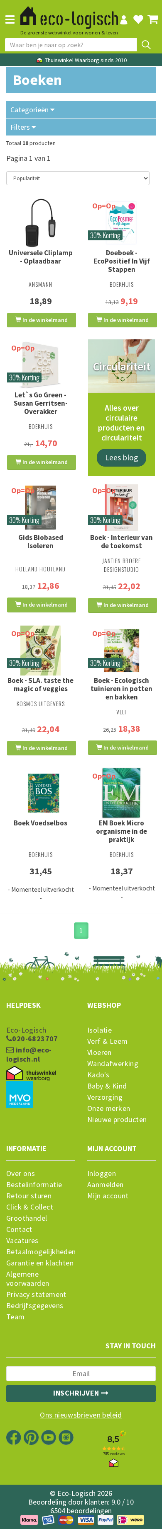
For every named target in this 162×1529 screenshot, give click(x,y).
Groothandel (26, 1218)
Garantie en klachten (40, 1263)
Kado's (98, 1074)
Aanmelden (105, 1184)
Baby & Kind (107, 1086)
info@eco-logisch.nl (29, 1054)
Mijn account (108, 1195)
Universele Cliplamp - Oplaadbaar (41, 257)
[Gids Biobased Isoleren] (40, 507)
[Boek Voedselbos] (40, 793)
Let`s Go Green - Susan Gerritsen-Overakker (41, 403)
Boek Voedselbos (40, 822)
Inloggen (101, 1173)
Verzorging (105, 1097)
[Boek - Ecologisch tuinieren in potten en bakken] (121, 650)
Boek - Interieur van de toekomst (121, 541)
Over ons (20, 1173)
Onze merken (108, 1108)
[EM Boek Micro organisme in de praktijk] (121, 793)
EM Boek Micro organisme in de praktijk (121, 831)
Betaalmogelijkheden (40, 1251)
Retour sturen (29, 1195)
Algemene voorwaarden (27, 1279)
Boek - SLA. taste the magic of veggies (40, 684)
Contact (19, 1229)
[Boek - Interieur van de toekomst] (121, 507)
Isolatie (99, 1030)
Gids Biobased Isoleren (40, 541)
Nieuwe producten (117, 1119)
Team (15, 1316)
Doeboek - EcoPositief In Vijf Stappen (121, 261)
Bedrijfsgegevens (34, 1305)
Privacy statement (36, 1294)
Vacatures (22, 1240)
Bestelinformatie (34, 1184)
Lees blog (121, 457)
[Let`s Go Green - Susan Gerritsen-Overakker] (40, 365)
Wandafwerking (112, 1063)
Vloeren (99, 1052)
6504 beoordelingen (81, 1510)
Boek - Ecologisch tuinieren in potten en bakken (121, 689)
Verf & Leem (107, 1041)
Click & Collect (29, 1207)
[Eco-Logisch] (69, 14)
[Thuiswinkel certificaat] (31, 1073)
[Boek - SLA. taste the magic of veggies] (40, 650)
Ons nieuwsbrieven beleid (81, 1415)
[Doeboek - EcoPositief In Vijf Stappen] (121, 223)
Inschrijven (77, 1393)
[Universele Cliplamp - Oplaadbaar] (40, 223)
